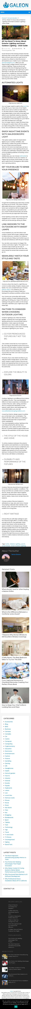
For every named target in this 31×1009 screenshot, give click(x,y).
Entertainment (9, 753)
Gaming (7, 763)
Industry (7, 778)
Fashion (7, 756)
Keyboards (8, 788)
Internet (7, 780)
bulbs (7, 544)
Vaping (7, 842)
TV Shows (8, 837)
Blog (6, 724)
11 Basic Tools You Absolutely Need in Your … (13, 912)
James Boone (17, 48)
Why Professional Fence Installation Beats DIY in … (18, 981)
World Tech (8, 844)
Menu (2, 12)
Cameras (8, 731)
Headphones (9, 768)
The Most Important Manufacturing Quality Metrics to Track (15, 857)
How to (7, 775)
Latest (7, 790)
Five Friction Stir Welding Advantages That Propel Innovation (13, 863)
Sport (7, 820)
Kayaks (7, 785)
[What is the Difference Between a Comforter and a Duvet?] (15, 602)
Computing (8, 744)
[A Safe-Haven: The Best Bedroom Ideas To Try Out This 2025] (15, 648)
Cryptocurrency (10, 746)
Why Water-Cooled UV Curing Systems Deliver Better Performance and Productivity (14, 870)
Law (6, 793)
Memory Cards (10, 798)
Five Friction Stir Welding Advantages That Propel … (15, 940)
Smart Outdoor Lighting (18, 545)
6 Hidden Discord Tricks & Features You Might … (15, 930)
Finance (7, 758)
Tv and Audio (9, 834)
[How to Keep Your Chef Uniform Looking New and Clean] (15, 695)
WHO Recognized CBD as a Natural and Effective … (14, 925)
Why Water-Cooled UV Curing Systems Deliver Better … (16, 968)
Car (6, 736)
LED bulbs (23, 156)
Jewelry (7, 783)
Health (7, 771)
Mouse (7, 800)
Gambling (8, 761)
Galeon (11, 991)
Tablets (7, 822)
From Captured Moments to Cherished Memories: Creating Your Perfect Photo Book (15, 682)
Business (8, 729)
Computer (8, 741)
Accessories (9, 721)
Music (7, 805)
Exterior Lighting (15, 544)
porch (25, 106)
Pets (6, 810)
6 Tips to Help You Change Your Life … (13, 920)
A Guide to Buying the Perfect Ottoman (14, 916)
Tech (6, 825)
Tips (13, 50)
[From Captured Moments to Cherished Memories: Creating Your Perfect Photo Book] (15, 671)
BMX (6, 726)
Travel (7, 832)
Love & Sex (8, 795)
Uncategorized (10, 839)
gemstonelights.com (8, 62)
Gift (6, 766)
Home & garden (7, 50)
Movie (7, 802)
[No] (29, 1004)
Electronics (8, 751)
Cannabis (8, 734)
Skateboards (9, 817)
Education (8, 748)
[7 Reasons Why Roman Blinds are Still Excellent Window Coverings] (15, 625)
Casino (7, 739)
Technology (8, 827)
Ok (16, 1006)
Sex (6, 812)
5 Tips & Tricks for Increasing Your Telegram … (13, 906)
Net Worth (8, 807)
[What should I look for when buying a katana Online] (15, 580)
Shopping (8, 815)
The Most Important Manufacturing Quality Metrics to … (14, 945)
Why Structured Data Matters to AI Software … (17, 975)
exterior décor (6, 289)
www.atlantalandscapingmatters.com (13, 411)
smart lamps (6, 545)
